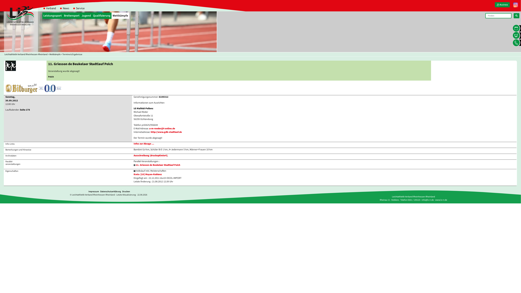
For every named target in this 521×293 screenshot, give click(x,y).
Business (503, 4)
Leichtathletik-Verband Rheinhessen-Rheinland (25, 54)
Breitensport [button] (72, 16)
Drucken (126, 191)
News (66, 8)
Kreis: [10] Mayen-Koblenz (148, 174)
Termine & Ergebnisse (72, 54)
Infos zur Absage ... (144, 143)
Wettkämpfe (55, 54)
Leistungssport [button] (52, 16)
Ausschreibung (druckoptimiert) (150, 155)
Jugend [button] (86, 16)
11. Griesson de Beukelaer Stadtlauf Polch (158, 165)
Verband (51, 8)
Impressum (93, 191)
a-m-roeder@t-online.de (162, 128)
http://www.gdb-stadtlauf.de (166, 132)
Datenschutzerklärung (110, 191)
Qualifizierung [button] (101, 16)
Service (80, 8)
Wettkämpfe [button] (120, 16)
